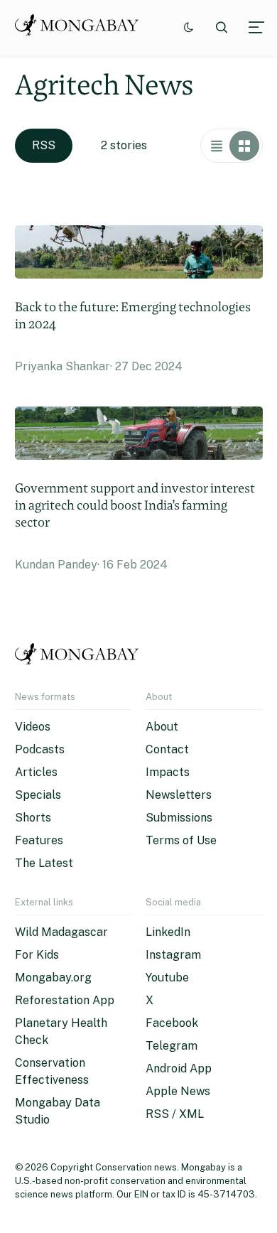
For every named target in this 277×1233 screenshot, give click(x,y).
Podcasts (40, 749)
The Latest (44, 863)
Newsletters (179, 795)
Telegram (171, 1045)
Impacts (168, 772)
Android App (179, 1068)
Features (39, 840)
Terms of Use (181, 840)
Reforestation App (64, 1000)
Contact (167, 749)
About (162, 726)
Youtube (167, 977)
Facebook (172, 1023)
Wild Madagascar (61, 932)
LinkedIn (168, 932)
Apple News (178, 1091)
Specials (38, 795)
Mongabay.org (53, 977)
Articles (36, 772)
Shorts (33, 817)
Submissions (179, 817)
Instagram (173, 955)
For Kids (37, 955)
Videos (32, 726)
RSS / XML (175, 1114)
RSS (43, 145)
